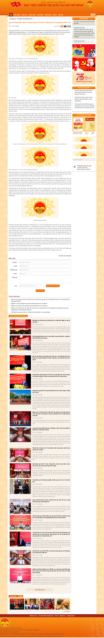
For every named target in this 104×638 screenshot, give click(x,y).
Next (96, 31)
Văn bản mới (84, 18)
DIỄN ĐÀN (62, 616)
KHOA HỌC (32, 15)
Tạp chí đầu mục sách (84, 115)
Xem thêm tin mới (40, 590)
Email (15, 273)
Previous (72, 31)
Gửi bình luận (40, 290)
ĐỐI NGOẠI (48, 15)
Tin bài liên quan (14, 296)
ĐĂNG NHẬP (70, 616)
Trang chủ (13, 18)
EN (94, 15)
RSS (56, 616)
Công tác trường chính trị (25, 18)
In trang (69, 26)
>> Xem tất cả (67, 611)
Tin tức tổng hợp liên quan (18, 316)
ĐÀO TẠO (24, 15)
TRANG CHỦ (33, 616)
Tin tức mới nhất (84, 88)
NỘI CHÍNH (40, 15)
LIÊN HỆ (60, 15)
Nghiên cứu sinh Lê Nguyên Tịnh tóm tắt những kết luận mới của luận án (29, 303)
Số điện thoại (13, 270)
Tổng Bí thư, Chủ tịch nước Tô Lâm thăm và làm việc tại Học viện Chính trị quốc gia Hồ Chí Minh (84, 101)
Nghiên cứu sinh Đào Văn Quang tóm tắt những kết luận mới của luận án (29, 305)
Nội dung (14, 277)
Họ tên (15, 266)
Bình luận (12, 258)
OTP (16, 286)
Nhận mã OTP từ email (53, 285)
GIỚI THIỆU (17, 15)
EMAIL (55, 15)
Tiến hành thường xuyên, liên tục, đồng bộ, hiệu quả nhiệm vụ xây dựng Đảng (30, 312)
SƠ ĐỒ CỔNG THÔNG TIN (46, 616)
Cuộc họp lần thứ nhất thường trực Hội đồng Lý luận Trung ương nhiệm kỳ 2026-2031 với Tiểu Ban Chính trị (84, 94)
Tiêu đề (14, 262)
